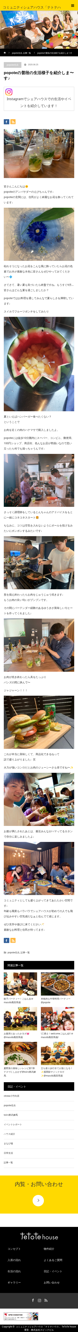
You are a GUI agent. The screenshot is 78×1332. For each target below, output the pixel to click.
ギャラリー (14, 1282)
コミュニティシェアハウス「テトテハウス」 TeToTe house (46, 1326)
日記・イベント (53, 1271)
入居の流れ (14, 1260)
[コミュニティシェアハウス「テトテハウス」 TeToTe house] (39, 1237)
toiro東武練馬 (11, 1114)
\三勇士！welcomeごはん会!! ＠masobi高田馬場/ (57, 1035)
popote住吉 (17, 53)
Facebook (32, 1299)
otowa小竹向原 (11, 1095)
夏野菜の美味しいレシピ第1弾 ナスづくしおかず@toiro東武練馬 (20, 1072)
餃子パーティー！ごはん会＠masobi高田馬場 (18, 1000)
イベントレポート (13, 1124)
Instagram (39, 1299)
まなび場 (8, 1143)
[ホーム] (5, 50)
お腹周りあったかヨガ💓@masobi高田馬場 (16, 1035)
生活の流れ (14, 1271)
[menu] (72, 5)
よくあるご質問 (53, 1260)
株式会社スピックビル (42, 1329)
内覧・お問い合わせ (39, 1183)
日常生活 (8, 1153)
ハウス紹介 (9, 1134)
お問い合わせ (52, 1282)
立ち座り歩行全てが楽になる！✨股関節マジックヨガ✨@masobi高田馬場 (57, 1072)
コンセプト (14, 1249)
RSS (45, 1299)
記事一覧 (27, 53)
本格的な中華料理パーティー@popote (55, 1000)
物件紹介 (49, 1249)
